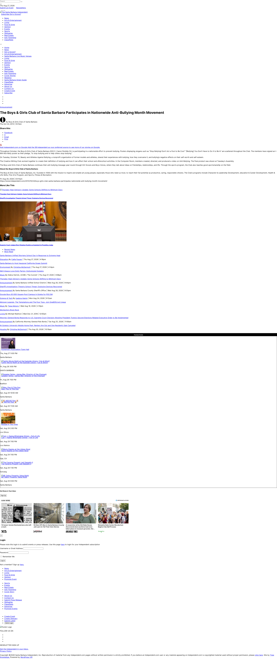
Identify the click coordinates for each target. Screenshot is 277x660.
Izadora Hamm (22, 298)
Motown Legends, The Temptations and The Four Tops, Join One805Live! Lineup (33, 302)
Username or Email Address (11, 548)
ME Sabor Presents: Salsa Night (14, 477)
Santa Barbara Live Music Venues (17, 56)
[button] (16, 518)
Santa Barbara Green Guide (15, 80)
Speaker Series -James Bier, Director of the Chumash (23, 376)
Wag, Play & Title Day (10, 389)
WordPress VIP (26, 657)
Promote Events (10, 609)
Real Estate (9, 35)
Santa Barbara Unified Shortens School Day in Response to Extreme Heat (30, 255)
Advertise (8, 84)
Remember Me (8, 556)
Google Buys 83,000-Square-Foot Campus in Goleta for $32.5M (26, 294)
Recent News (9, 249)
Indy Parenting (10, 37)
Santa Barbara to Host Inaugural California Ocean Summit (23, 263)
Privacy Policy (6, 651)
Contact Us (9, 88)
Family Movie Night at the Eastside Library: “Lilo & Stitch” (24, 363)
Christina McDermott (22, 267)
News (6, 18)
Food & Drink (9, 25)
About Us (8, 86)
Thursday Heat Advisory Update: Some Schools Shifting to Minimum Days (25, 194)
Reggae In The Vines (9, 424)
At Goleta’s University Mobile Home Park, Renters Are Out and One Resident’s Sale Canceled (37, 325)
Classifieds (8, 40)
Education (4, 259)
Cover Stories (10, 76)
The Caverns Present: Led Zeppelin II (16, 464)
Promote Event (10, 579)
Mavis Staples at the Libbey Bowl (14, 451)
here (62, 544)
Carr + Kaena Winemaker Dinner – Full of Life (19, 437)
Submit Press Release (13, 600)
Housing (3, 329)
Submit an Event (6, 8)
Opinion (7, 27)
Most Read (8, 252)
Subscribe (5, 14)
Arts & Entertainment (13, 20)
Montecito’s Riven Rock (9, 310)
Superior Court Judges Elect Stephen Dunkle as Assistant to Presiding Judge (26, 245)
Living (6, 22)
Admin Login (9, 623)
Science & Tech (6, 298)
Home (6, 47)
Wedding (7, 78)
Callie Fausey (16, 259)
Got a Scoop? (15, 14)
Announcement (6, 107)
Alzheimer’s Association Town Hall (15, 349)
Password (4, 552)
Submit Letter (9, 621)
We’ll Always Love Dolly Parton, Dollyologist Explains (22, 271)
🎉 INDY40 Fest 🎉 (9, 402)
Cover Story (9, 592)
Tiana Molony (13, 306)
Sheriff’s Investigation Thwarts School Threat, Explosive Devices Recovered (26, 198)
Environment (5, 267)
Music (2, 275)
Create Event (9, 91)
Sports (7, 31)
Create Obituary (10, 618)
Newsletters (21, 8)
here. (22, 564)
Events (7, 29)
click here (259, 655)
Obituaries (8, 33)
